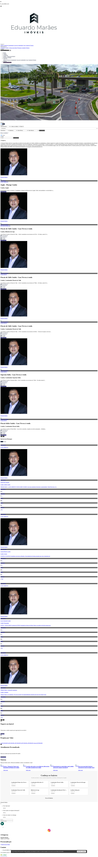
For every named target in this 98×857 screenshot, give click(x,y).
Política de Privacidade (59, 851)
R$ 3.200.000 (3, 435)
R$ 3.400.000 (3, 191)
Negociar (2, 733)
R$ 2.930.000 (3, 240)
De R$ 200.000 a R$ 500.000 (14, 743)
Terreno (31, 45)
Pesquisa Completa (22, 47)
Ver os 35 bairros (49, 798)
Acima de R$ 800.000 (37, 743)
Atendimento (3, 757)
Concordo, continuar (81, 851)
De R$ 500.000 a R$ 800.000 (26, 743)
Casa (24, 45)
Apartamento (11, 45)
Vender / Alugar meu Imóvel (11, 47)
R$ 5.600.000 (3, 386)
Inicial (4, 52)
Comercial (28, 45)
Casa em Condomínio (18, 45)
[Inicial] (34, 43)
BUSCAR (42, 130)
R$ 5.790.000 (3, 289)
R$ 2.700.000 (3, 337)
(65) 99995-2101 (7, 62)
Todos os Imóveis (4, 45)
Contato (2, 49)
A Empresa (3, 47)
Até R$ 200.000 (4, 743)
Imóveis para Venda (5, 844)
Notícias (27, 47)
